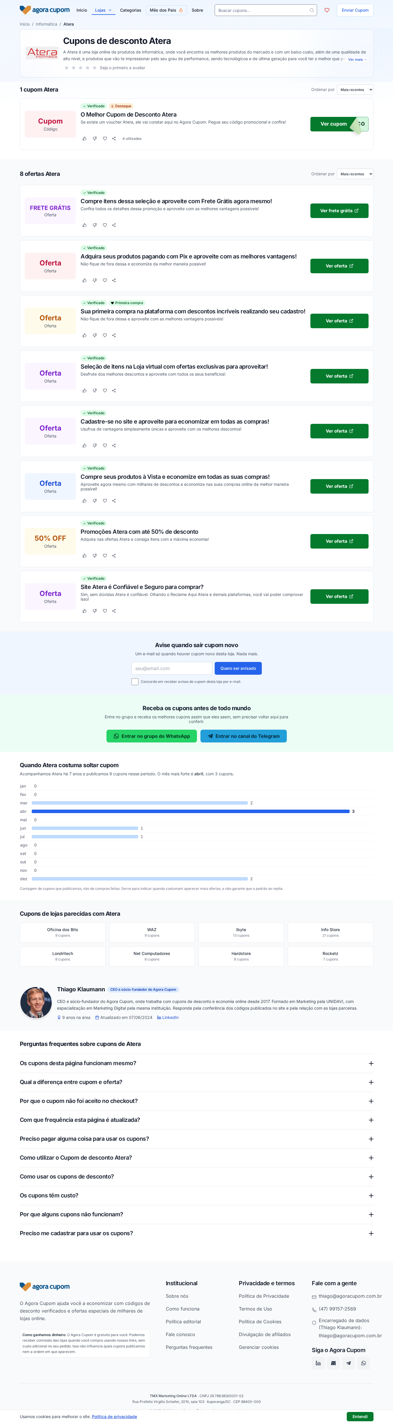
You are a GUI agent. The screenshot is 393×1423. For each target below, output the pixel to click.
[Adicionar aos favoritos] (105, 138)
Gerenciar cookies (259, 1347)
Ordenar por (323, 89)
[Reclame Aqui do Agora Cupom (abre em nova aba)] (333, 1363)
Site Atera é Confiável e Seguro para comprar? (142, 586)
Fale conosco (180, 1334)
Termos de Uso (255, 1309)
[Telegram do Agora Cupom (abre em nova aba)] (348, 1363)
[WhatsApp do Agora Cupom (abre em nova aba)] (363, 1363)
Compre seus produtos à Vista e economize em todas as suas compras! (175, 476)
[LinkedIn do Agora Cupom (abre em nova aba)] (318, 1363)
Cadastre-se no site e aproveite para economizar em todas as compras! (175, 421)
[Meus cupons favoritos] (327, 10)
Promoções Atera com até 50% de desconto (139, 531)
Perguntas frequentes (189, 1347)
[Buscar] (312, 10)
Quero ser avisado (238, 668)
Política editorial (183, 1321)
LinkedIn (170, 1017)
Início (25, 24)
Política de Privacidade (264, 1296)
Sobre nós (177, 1296)
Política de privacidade (114, 1416)
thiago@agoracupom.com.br (350, 1296)
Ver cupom (334, 124)
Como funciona (183, 1309)
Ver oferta (336, 265)
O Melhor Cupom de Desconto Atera (128, 114)
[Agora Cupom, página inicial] (45, 10)
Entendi (360, 1416)
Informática (46, 24)
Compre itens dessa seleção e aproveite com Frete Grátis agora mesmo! (176, 200)
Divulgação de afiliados (265, 1334)
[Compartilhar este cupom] (114, 138)
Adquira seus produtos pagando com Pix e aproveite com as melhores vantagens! (188, 256)
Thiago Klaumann (81, 989)
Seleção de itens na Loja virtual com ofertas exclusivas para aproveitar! (174, 366)
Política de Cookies (260, 1321)
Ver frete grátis (336, 210)
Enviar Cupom (355, 10)
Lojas (100, 10)
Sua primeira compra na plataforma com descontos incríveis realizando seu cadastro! (193, 311)
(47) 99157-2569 (337, 1309)
